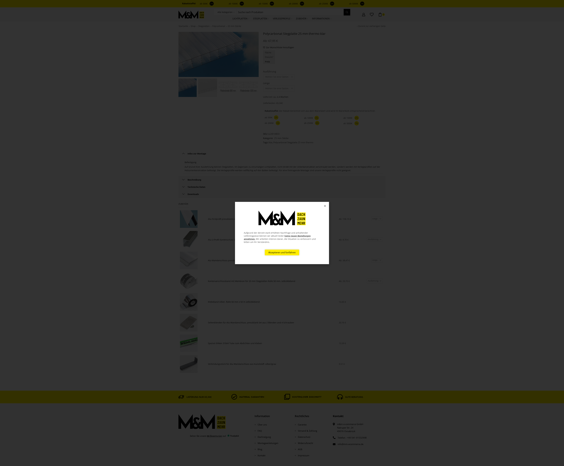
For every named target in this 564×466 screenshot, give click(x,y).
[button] (325, 206)
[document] (282, 233)
